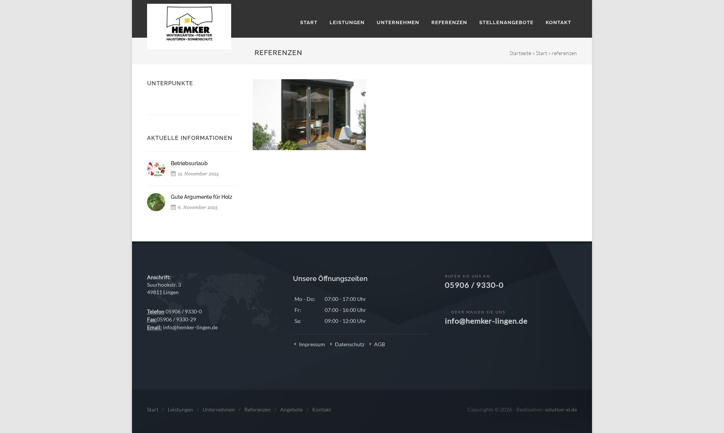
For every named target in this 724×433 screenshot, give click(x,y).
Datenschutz (349, 344)
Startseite (520, 53)
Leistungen (180, 409)
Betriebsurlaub (189, 163)
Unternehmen (218, 409)
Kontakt (321, 409)
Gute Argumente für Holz (201, 197)
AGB (379, 344)
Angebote (291, 409)
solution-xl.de (561, 409)
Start (541, 53)
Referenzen (257, 409)
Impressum (312, 344)
